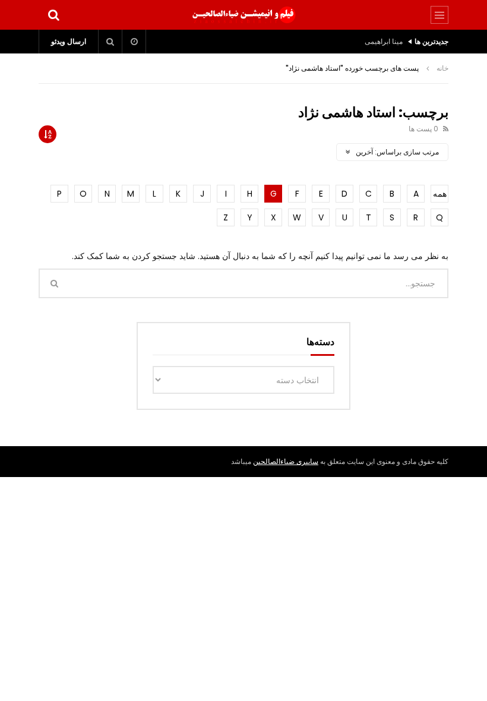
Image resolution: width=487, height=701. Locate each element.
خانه (442, 68)
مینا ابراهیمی (384, 41)
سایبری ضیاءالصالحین (285, 461)
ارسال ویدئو (68, 41)
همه (440, 194)
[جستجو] (53, 15)
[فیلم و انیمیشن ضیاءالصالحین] (243, 15)
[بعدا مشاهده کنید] (134, 41)
